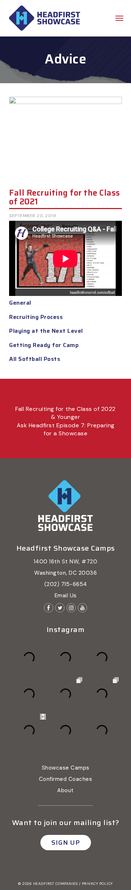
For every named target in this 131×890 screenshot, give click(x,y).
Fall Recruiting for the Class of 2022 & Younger (65, 413)
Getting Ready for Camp (44, 345)
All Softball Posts (34, 358)
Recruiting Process (36, 316)
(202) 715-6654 (65, 584)
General (20, 302)
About (65, 790)
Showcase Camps (66, 767)
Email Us (66, 595)
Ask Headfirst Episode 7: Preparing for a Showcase (66, 429)
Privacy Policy (97, 883)
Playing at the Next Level (46, 330)
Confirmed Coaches (65, 779)
